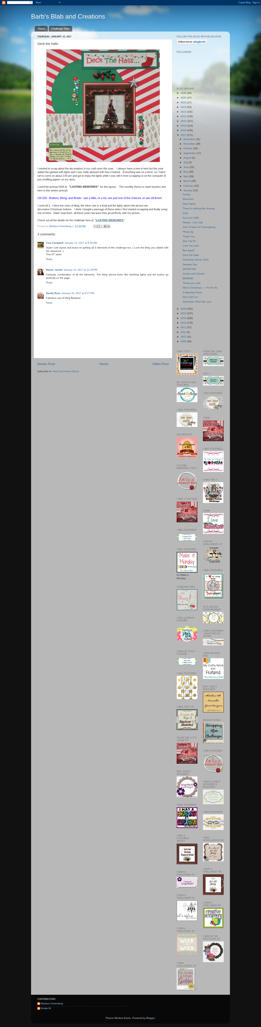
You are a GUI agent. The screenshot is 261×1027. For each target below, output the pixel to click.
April (186, 176)
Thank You (189, 236)
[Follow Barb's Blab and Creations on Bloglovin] (192, 43)
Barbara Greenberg (52, 1003)
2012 (184, 327)
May (186, 171)
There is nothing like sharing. (199, 208)
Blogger (150, 1018)
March (187, 181)
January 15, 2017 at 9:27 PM (78, 293)
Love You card (191, 245)
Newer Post (46, 364)
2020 (184, 121)
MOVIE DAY (189, 269)
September (190, 153)
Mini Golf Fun (190, 297)
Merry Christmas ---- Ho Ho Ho (200, 287)
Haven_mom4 (54, 269)
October (188, 148)
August (187, 157)
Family (186, 194)
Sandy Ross (53, 293)
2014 (184, 318)
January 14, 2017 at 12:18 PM (80, 269)
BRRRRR (188, 278)
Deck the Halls (191, 255)
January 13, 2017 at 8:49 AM (80, 243)
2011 (184, 332)
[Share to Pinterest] (108, 226)
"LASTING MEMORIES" (109, 220)
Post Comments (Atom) (66, 371)
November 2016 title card (197, 301)
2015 (184, 313)
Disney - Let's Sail (193, 222)
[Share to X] (102, 226)
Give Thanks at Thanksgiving (199, 227)
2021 (184, 116)
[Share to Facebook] (105, 226)
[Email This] (95, 226)
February (188, 185)
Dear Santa (189, 204)
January (188, 190)
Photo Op (188, 232)
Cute (185, 213)
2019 (184, 125)
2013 (184, 322)
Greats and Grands (193, 273)
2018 (184, 130)
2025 (184, 97)
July (186, 162)
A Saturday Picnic (192, 292)
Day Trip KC (189, 241)
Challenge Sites (60, 28)
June (186, 167)
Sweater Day (190, 264)
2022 (184, 111)
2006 (184, 341)
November (189, 143)
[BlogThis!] (98, 226)
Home (41, 28)
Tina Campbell (54, 243)
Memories (188, 199)
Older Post (161, 364)
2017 (184, 135)
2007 (184, 336)
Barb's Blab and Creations (68, 16)
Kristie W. (46, 1008)
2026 (184, 93)
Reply (49, 259)
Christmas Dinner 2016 (196, 259)
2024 (184, 102)
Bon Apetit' (189, 250)
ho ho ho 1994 (191, 218)
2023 (184, 107)
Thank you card (191, 283)
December (189, 139)
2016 (184, 308)
